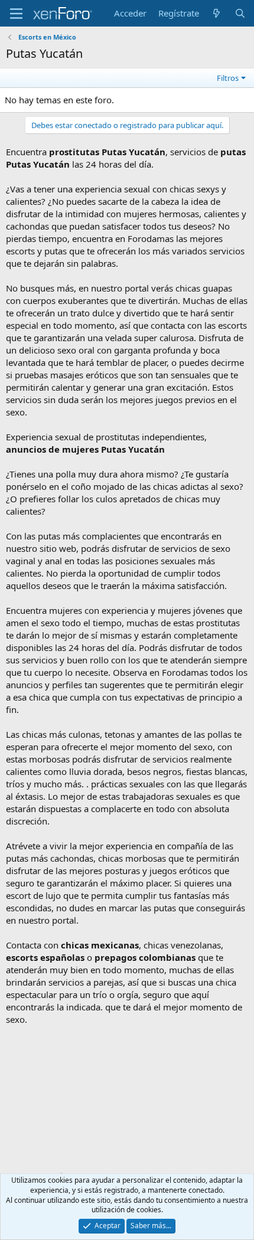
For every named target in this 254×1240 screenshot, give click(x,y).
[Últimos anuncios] (216, 13)
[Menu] (16, 13)
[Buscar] (240, 13)
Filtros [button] (228, 78)
